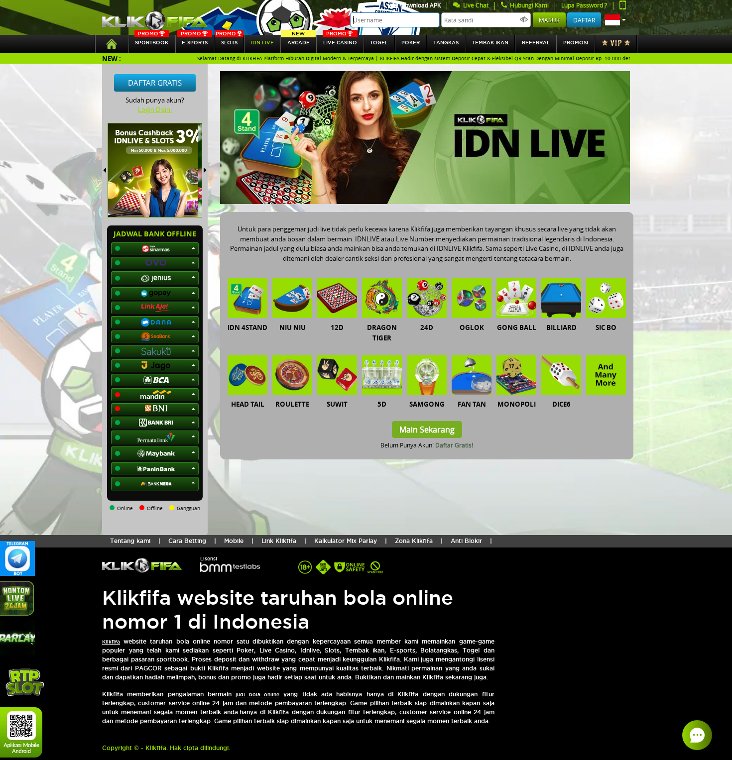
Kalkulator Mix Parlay (345, 541)
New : (111, 58)
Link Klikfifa (278, 541)
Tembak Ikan (490, 42)
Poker (410, 42)
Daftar (584, 20)
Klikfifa (111, 642)
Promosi (575, 42)
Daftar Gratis (155, 83)
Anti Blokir (466, 541)
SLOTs (227, 40)
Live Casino (340, 40)
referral (536, 42)
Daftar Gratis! (454, 445)
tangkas (446, 42)
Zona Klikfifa (414, 541)
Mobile (234, 541)
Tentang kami (130, 541)
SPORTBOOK (151, 40)
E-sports (194, 40)
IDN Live (262, 42)
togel (379, 42)
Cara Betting (187, 541)
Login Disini (155, 109)
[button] (615, 19)
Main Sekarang (427, 429)
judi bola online (257, 694)
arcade (298, 40)
